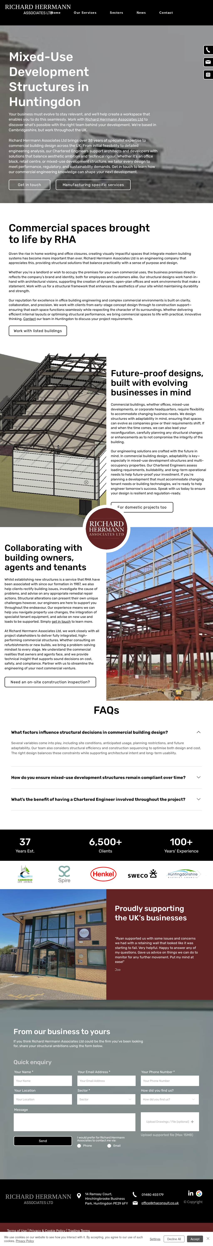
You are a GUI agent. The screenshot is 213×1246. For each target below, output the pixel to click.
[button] (170, 1121)
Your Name (22, 1072)
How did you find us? (157, 1090)
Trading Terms (79, 1231)
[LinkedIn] (191, 1193)
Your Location (25, 1090)
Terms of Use (17, 1231)
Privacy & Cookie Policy (47, 1231)
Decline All (174, 1239)
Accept (195, 1239)
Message (21, 1109)
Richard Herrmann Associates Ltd (114, 119)
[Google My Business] (199, 1193)
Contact (29, 319)
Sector (83, 1090)
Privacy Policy (25, 1241)
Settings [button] (155, 1239)
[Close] (208, 1239)
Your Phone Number (156, 1072)
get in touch (61, 622)
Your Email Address (93, 1072)
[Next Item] (199, 874)
